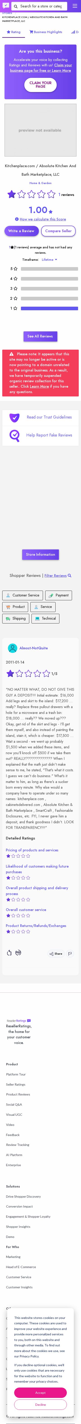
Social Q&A (14, 1104)
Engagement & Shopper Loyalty (28, 1216)
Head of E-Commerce (21, 1267)
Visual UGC (14, 1114)
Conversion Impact (19, 1206)
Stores (7, 13)
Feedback (13, 1135)
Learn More (39, 386)
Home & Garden (40, 183)
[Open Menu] (75, 6)
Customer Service (18, 1277)
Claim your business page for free (41, 68)
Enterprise (13, 1165)
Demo (10, 1237)
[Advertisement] (40, 504)
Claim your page (40, 84)
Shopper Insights (18, 1226)
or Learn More (59, 70)
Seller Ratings (15, 1084)
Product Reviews (18, 1094)
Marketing (13, 1257)
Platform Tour (16, 1074)
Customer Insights (19, 1287)
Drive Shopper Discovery (23, 1196)
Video (10, 1125)
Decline (40, 1404)
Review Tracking (17, 1145)
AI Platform (14, 1155)
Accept (40, 1393)
